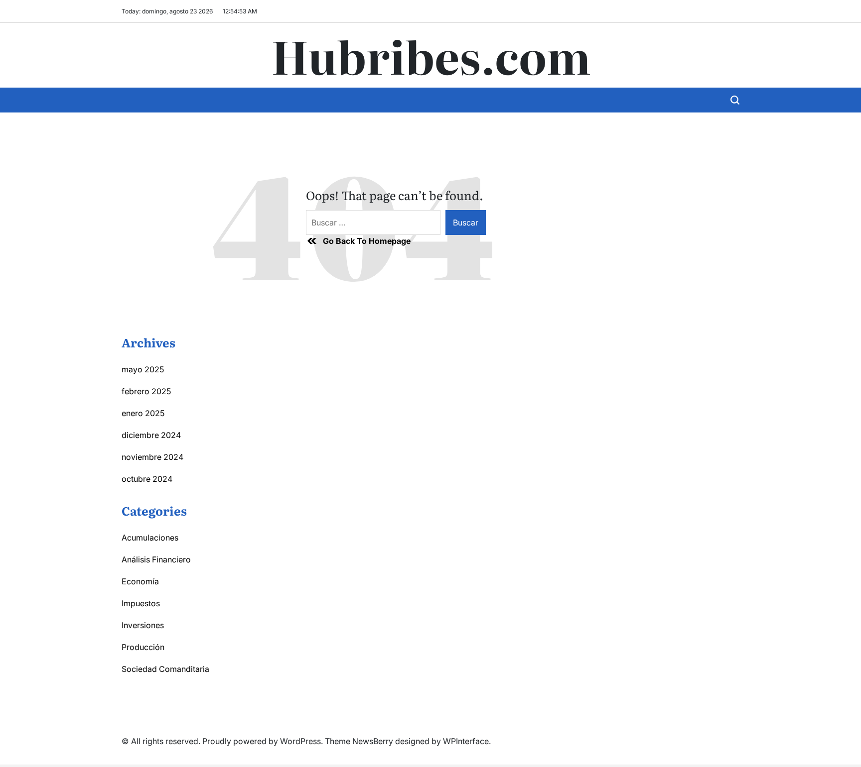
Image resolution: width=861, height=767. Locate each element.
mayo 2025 (143, 369)
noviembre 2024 (152, 457)
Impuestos (141, 603)
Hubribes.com (430, 55)
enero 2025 (143, 413)
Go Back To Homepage (367, 241)
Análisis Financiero (156, 559)
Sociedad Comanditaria (165, 669)
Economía (140, 581)
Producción (143, 647)
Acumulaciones (150, 538)
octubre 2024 (147, 479)
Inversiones (143, 625)
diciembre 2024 (151, 435)
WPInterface (466, 741)
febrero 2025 (146, 391)
